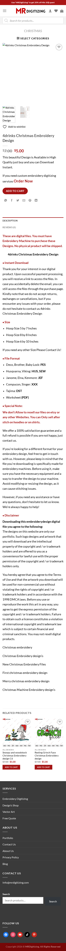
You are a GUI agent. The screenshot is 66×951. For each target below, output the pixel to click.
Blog (5, 863)
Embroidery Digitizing (15, 798)
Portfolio (8, 838)
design (46, 521)
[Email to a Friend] (24, 200)
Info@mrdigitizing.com (16, 882)
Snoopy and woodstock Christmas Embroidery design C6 (15, 755)
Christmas (33, 31)
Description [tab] (10, 220)
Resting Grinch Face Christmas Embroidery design (47, 755)
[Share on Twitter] (18, 200)
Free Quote (9, 818)
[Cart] (61, 10)
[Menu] (5, 11)
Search (6, 894)
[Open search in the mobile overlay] (33, 20)
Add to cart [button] (11, 767)
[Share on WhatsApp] (5, 200)
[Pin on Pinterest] (30, 200)
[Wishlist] (56, 10)
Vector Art (9, 811)
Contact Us (53, 350)
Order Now (23, 181)
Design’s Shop (11, 805)
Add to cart (15, 190)
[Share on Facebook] (12, 200)
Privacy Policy (11, 857)
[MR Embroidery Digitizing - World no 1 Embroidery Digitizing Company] (30, 10)
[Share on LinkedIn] (36, 200)
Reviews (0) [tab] (9, 227)
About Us (8, 850)
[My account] (50, 10)
